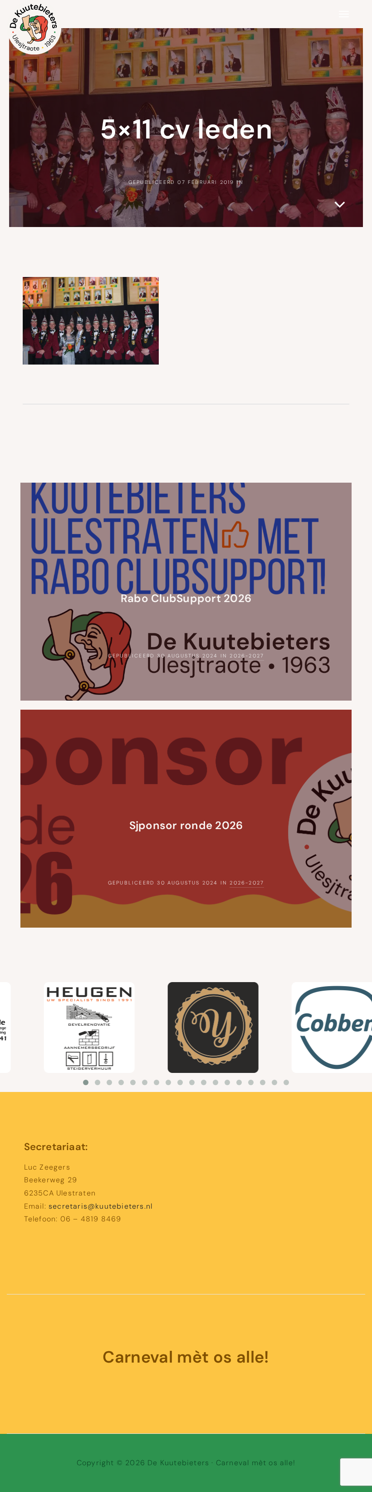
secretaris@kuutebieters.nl (100, 1206)
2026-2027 (247, 655)
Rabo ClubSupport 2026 (186, 598)
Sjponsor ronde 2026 (186, 825)
